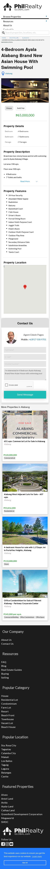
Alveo (4, 794)
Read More (25, 181)
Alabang (25, 38)
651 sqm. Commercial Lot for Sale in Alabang (24, 441)
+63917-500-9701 (37, 339)
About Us (7, 25)
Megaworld (7, 818)
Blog (3, 665)
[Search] (4, 32)
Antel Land (7, 798)
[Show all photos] (25, 94)
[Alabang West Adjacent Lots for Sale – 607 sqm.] (25, 477)
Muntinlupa (14, 38)
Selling (5, 677)
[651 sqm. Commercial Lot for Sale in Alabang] (25, 433)
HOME (4, 38)
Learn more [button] (37, 856)
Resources (8, 21)
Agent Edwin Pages (33, 334)
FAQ (3, 662)
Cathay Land (8, 810)
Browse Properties (12, 16)
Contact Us (8, 29)
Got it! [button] (25, 863)
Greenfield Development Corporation (21, 814)
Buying (5, 673)
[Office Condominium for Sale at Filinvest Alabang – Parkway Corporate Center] (25, 583)
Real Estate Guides (11, 669)
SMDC (4, 821)
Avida (4, 802)
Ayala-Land (7, 806)
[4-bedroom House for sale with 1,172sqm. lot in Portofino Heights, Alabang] (25, 531)
